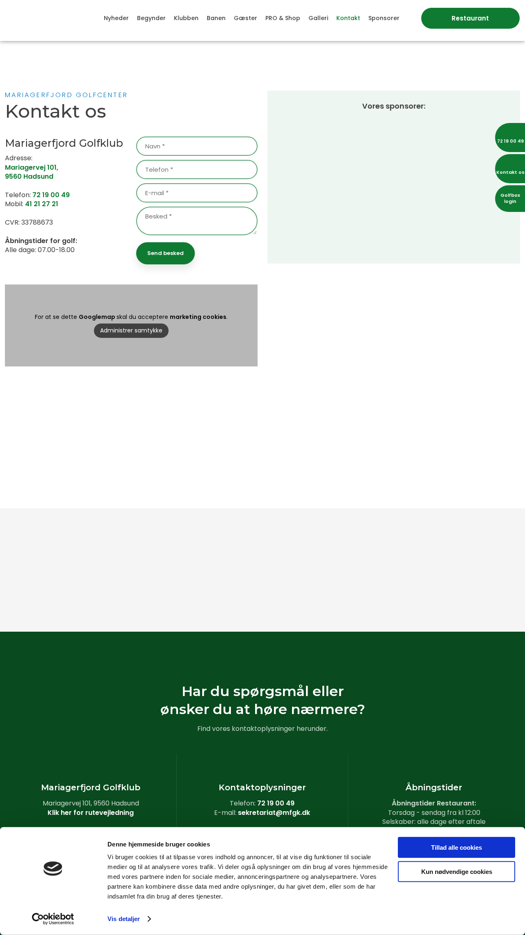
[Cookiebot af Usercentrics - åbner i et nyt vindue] (53, 919)
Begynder (151, 18)
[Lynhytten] (306, 595)
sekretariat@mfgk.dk (274, 812)
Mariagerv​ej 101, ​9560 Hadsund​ (31, 172)
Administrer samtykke (131, 330)
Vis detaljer (123, 918)
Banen (216, 18)
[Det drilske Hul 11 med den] (393, 534)
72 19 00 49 (51, 195)
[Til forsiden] (43, 16)
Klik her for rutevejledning (91, 812)
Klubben (186, 18)
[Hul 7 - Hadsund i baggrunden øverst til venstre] (43, 534)
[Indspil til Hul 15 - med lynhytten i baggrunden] (131, 595)
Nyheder (116, 18)
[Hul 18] (393, 595)
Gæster (245, 18)
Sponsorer (383, 18)
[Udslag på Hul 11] (481, 534)
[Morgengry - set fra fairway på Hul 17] (43, 595)
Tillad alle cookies (456, 847)
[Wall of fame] (306, 534)
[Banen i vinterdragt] (481, 595)
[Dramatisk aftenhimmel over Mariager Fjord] (218, 595)
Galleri (318, 18)
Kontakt (348, 18)
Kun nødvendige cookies (456, 871)
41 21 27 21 (41, 204)
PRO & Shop (282, 18)
